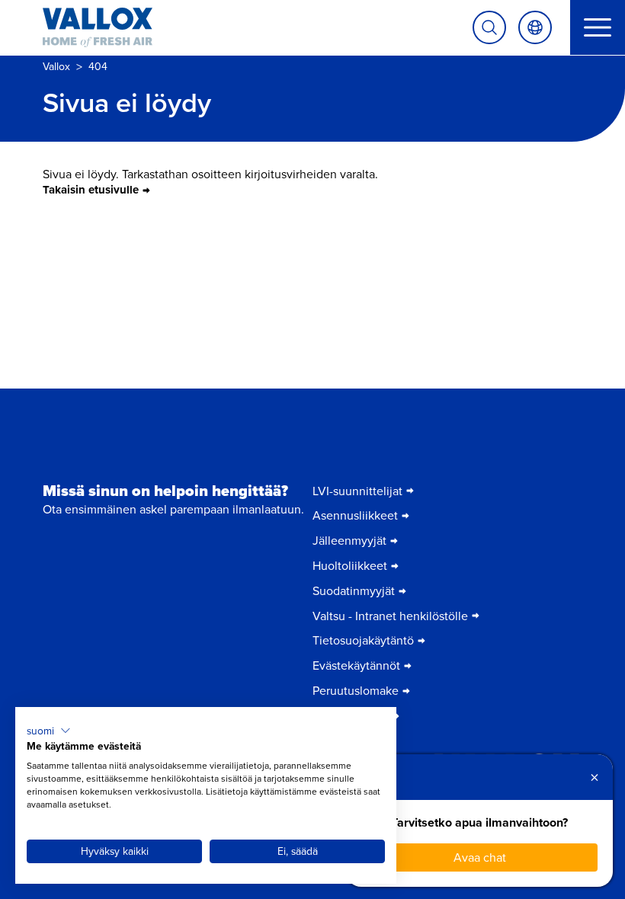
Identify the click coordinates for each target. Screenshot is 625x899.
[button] (49, 730)
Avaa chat (480, 857)
